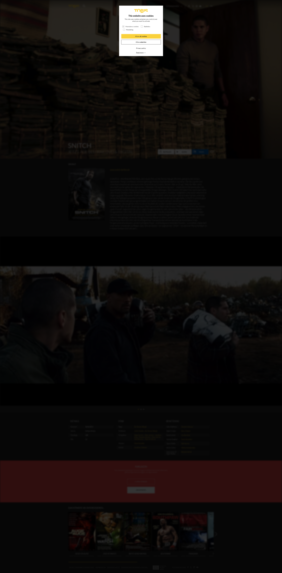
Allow (141, 36)
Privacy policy (141, 48)
